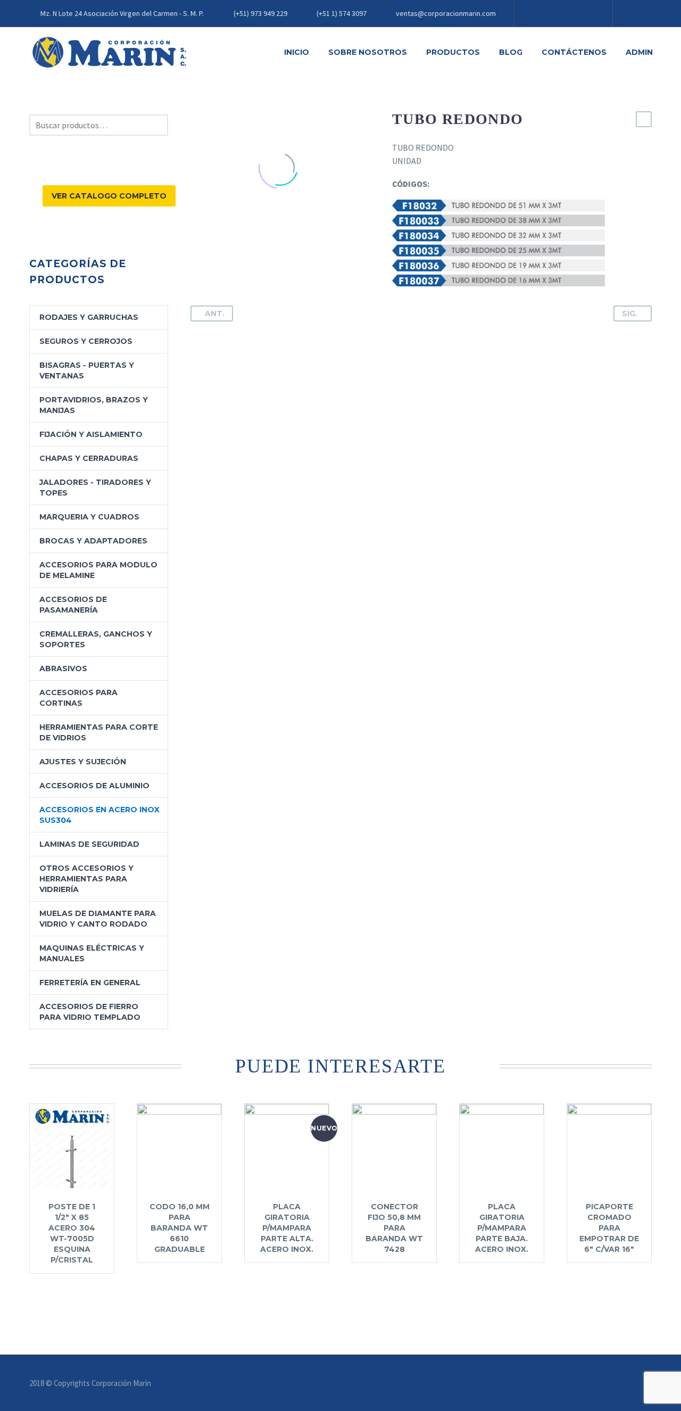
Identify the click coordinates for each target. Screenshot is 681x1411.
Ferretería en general (89, 982)
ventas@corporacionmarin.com (446, 13)
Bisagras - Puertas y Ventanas (86, 370)
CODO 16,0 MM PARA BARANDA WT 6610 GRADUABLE (180, 1228)
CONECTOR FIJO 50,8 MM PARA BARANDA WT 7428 (394, 1228)
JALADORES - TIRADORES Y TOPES (95, 487)
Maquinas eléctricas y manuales (91, 953)
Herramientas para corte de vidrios (98, 732)
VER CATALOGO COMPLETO (109, 196)
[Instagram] (554, 13)
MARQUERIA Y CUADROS (89, 517)
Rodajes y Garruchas (88, 317)
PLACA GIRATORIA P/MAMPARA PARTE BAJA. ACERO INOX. (501, 1228)
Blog (510, 52)
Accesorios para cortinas (78, 698)
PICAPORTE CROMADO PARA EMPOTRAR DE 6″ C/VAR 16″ (609, 1228)
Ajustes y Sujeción (82, 761)
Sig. (629, 313)
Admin (639, 52)
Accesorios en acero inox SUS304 (99, 815)
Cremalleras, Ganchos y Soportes (95, 639)
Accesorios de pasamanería (73, 605)
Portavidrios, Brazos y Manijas (93, 405)
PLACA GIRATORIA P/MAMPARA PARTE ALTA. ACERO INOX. (286, 1228)
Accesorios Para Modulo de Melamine (98, 570)
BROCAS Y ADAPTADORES (93, 541)
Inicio (296, 52)
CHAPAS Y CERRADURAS (88, 458)
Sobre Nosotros (367, 52)
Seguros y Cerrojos (85, 341)
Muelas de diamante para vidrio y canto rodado (97, 919)
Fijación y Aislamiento (91, 434)
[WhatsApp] (586, 13)
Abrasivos (63, 668)
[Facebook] (538, 13)
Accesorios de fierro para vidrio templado (89, 1012)
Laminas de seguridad (89, 844)
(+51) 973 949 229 (260, 13)
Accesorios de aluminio (94, 785)
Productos (453, 52)
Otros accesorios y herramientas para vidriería (86, 878)
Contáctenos (574, 52)
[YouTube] (570, 13)
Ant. (215, 313)
